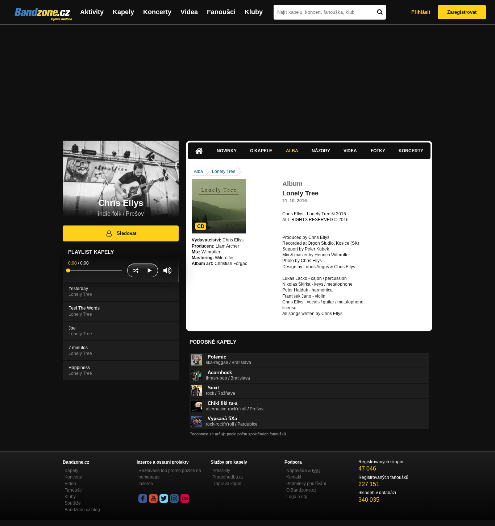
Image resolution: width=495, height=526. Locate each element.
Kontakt (293, 477)
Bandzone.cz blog (82, 509)
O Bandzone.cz (301, 490)
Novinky (227, 150)
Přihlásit (420, 12)
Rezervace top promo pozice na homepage (169, 474)
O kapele (261, 150)
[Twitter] (163, 498)
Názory (321, 150)
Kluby (254, 12)
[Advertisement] (247, 79)
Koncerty (157, 12)
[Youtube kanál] (153, 498)
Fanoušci (221, 12)
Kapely (123, 12)
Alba (292, 150)
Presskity (221, 470)
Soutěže (73, 503)
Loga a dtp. (297, 496)
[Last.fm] (184, 498)
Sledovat (126, 233)
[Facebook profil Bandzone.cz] (142, 498)
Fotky (378, 150)
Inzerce (145, 483)
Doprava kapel (226, 483)
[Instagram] (174, 498)
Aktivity (92, 12)
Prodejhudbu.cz (228, 477)
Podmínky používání (306, 483)
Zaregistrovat (462, 12)
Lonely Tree (224, 171)
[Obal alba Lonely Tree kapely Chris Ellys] (219, 206)
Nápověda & (303, 470)
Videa (189, 12)
